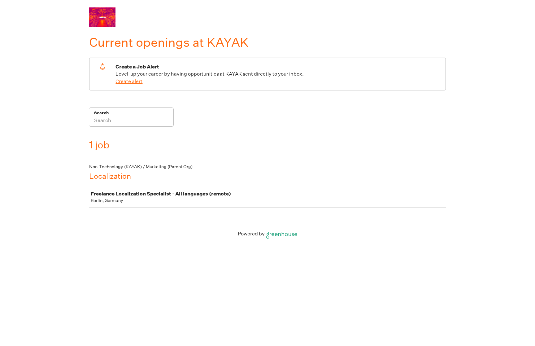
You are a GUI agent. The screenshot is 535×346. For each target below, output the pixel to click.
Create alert (128, 81)
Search (101, 113)
